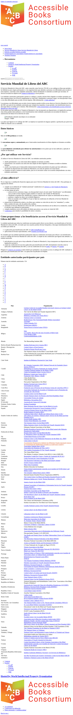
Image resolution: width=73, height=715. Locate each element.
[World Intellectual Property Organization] (36, 703)
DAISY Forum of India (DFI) (33, 462)
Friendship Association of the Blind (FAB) (36, 491)
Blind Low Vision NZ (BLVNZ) (34, 551)
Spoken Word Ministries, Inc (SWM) (35, 421)
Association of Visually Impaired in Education (38, 640)
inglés (48, 246)
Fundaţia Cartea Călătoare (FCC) (34, 600)
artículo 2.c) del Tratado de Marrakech (55, 187)
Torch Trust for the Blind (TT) (33, 597)
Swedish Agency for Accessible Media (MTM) (38, 617)
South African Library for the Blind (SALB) (37, 613)
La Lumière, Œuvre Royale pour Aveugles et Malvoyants (41, 333)
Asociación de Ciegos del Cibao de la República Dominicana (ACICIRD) (46, 585)
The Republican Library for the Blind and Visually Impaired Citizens (44, 494)
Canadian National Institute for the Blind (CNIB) (38, 370)
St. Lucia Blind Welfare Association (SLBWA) (38, 605)
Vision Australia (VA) (30, 323)
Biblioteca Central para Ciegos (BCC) (35, 374)
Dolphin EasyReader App (39, 231)
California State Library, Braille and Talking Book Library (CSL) (43, 414)
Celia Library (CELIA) (31, 441)
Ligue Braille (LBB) (30, 334)
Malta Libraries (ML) (30, 529)
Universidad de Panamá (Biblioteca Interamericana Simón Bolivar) (44, 566)
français (14, 71)
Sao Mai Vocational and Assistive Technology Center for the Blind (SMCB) (46, 655)
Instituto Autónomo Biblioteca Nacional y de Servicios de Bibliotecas (44, 652)
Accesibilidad (9, 706)
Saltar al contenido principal (9, 1)
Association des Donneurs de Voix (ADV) (36, 448)
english (14, 69)
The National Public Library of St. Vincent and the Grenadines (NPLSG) (46, 602)
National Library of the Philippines (34, 438)
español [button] (10, 66)
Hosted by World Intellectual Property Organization (23, 64)
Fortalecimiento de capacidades (14, 53)
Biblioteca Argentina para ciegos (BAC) (36, 315)
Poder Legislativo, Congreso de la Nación (36, 568)
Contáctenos (8, 211)
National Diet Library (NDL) (32, 488)
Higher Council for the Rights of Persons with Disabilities (41, 492)
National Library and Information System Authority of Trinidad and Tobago (46, 632)
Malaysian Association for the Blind (34, 519)
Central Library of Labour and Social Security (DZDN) (40, 573)
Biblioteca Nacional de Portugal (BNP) (35, 575)
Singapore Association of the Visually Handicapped (39, 609)
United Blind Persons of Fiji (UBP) (34, 436)
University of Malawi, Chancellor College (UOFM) (39, 524)
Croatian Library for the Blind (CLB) (35, 394)
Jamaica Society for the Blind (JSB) (34, 482)
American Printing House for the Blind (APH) (38, 410)
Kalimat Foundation (30, 404)
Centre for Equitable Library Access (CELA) (37, 372)
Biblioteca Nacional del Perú (32, 571)
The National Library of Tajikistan (34, 630)
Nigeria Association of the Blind (33, 547)
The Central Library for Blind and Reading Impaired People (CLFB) (44, 477)
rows (2, 45)
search (6, 45)
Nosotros (7, 55)
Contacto (11, 63)
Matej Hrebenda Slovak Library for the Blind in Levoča (40, 406)
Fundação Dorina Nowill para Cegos (35, 349)
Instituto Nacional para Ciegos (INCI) (35, 384)
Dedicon (26, 558)
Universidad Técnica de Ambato (33, 398)
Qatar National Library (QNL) (33, 577)
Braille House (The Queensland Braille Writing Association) (42, 320)
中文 (13, 75)
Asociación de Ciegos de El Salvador (35, 402)
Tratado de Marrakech (28, 93)
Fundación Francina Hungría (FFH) (34, 588)
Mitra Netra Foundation (31, 465)
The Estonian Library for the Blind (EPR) (36, 423)
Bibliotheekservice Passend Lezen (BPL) (36, 557)
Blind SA (27, 615)
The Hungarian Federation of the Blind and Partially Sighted (42, 460)
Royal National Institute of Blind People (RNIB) (38, 598)
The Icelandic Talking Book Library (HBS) (37, 473)
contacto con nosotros (14, 250)
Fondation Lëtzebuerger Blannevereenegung (37, 517)
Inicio (6, 48)
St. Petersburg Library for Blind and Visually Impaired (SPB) (42, 434)
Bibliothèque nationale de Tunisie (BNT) (36, 636)
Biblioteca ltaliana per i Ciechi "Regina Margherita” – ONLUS (43, 479)
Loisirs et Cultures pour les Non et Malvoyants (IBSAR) (41, 638)
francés (54, 246)
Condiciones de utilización (12, 708)
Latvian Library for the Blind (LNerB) (35, 510)
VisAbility (27, 321)
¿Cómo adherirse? (49, 100)
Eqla (25, 331)
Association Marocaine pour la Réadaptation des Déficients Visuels (44, 531)
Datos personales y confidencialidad (15, 710)
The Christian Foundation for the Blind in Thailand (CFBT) (42, 628)
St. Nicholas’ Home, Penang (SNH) (34, 521)
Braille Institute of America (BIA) (34, 412)
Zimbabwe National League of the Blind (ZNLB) (39, 658)
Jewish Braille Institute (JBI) (32, 419)
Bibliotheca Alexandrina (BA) (33, 400)
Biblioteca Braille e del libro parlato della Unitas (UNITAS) (42, 621)
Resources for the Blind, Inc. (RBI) (55, 438)
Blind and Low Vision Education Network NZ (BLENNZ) (42, 549)
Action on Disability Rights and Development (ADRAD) (41, 543)
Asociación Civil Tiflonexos (32, 314)
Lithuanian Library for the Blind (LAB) (36, 514)
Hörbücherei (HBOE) (30, 325)
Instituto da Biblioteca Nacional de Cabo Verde (38, 360)
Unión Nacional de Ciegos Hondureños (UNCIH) (39, 458)
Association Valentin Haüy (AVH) (34, 446)
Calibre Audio (28, 595)
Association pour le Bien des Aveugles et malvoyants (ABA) (42, 619)
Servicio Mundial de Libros (13, 50)
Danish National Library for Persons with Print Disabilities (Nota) (43, 396)
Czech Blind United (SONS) (32, 591)
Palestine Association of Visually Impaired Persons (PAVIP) (42, 563)
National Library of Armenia (32, 317)
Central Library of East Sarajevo (33, 347)
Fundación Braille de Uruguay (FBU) (35, 650)
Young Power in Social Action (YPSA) (36, 327)
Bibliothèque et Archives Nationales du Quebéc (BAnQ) (41, 368)
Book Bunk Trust (29, 496)
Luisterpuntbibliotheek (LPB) (33, 336)
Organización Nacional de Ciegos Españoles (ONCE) (40, 408)
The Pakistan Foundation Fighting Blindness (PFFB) (40, 560)
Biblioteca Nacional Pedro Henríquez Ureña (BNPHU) (40, 587)
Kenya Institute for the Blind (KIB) (34, 498)
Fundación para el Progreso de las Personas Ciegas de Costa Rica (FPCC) (46, 388)
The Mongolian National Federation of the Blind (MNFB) (41, 539)
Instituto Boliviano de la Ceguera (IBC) (36, 345)
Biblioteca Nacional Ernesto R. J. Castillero (37, 565)
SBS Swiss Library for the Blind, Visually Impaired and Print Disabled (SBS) (47, 624)
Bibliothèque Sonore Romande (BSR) (35, 622)
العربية (14, 68)
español (61, 246)
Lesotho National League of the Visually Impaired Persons (41, 506)
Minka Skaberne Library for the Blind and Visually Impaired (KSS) (44, 425)
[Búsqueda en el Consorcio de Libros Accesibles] (23, 79)
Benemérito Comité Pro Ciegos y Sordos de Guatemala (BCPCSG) (44, 456)
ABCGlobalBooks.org (37, 230)
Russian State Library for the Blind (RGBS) (37, 433)
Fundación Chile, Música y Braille (34, 376)
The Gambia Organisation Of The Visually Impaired (39, 450)
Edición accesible (10, 52)
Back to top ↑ (5, 713)
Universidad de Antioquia (31, 386)
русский (15, 73)
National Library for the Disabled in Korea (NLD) (39, 579)
